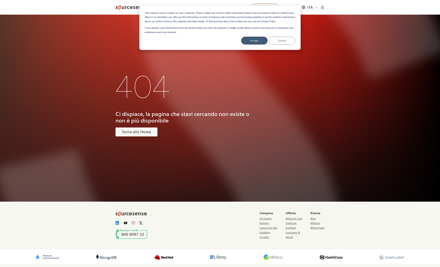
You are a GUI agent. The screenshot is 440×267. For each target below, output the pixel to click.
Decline (282, 40)
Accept (254, 40)
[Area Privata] (322, 7)
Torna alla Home (136, 131)
